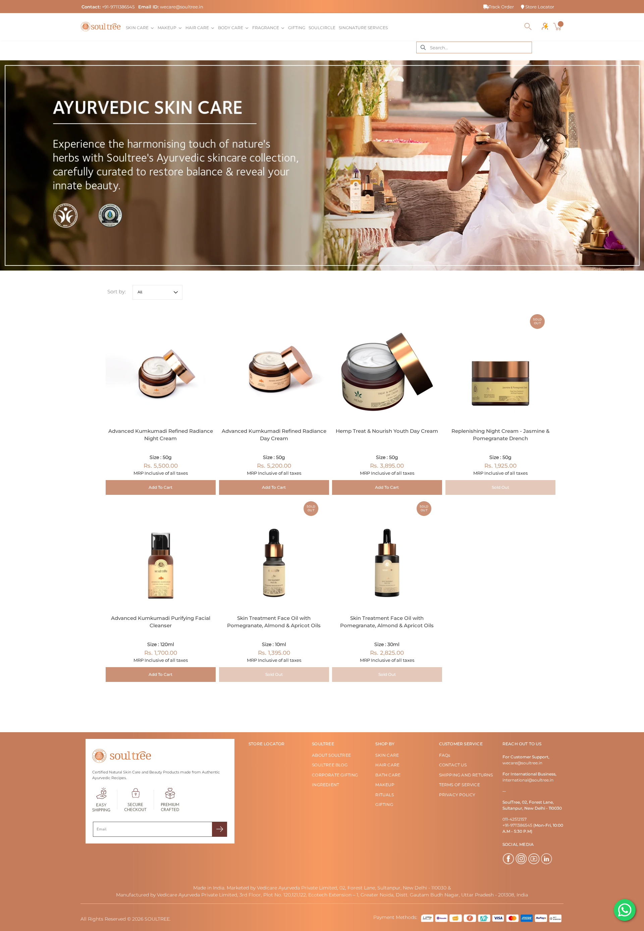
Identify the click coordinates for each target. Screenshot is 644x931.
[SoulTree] (100, 26)
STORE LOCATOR (267, 743)
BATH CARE (387, 774)
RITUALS (384, 794)
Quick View (161, 365)
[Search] (528, 26)
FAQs (444, 755)
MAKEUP (384, 784)
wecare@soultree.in (181, 6)
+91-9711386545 (118, 6)
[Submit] (219, 829)
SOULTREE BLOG (329, 764)
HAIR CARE (387, 764)
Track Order (501, 6)
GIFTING (384, 804)
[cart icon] (558, 26)
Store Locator (539, 6)
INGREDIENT (325, 784)
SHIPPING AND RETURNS (466, 774)
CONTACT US (453, 764)
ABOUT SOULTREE (331, 755)
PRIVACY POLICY (457, 794)
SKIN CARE (387, 755)
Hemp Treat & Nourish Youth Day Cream (387, 430)
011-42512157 (514, 819)
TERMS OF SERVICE (459, 784)
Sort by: (116, 291)
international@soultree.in (527, 779)
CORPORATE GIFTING (335, 774)
